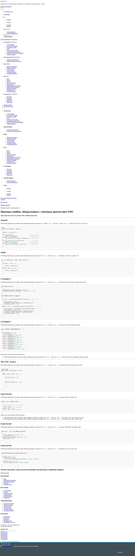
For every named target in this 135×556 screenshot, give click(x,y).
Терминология (11, 90)
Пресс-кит (9, 102)
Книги (8, 81)
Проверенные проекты (13, 87)
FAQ (8, 49)
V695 (2, 215)
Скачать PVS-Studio (12, 46)
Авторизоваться (11, 32)
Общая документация (12, 59)
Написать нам (4, 529)
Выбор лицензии (11, 68)
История (9, 96)
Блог (5, 76)
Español (9, 25)
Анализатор (7, 42)
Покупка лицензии (12, 66)
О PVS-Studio (10, 44)
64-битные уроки (11, 91)
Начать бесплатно (8, 106)
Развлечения (10, 84)
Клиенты (9, 98)
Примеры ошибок (11, 88)
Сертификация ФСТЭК (13, 51)
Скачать (6, 492)
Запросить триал (8, 493)
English (9, 19)
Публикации (4, 202)
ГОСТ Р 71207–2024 (12, 50)
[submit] (8, 36)
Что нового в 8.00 (11, 47)
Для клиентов (10, 69)
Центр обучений (11, 83)
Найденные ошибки (9, 481)
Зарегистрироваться (6, 6)
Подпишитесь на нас (9, 522)
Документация (8, 57)
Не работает (7, 497)
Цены (5, 64)
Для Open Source (11, 72)
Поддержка (7, 14)
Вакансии (9, 99)
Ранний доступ (8, 484)
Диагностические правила (14, 61)
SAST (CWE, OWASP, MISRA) (15, 53)
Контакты (9, 101)
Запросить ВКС (8, 105)
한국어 (9, 26)
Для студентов (11, 70)
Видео (8, 80)
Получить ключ (5, 473)
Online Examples (11, 54)
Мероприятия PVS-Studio (13, 85)
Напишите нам (8, 521)
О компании (7, 94)
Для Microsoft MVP (12, 73)
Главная (3, 199)
